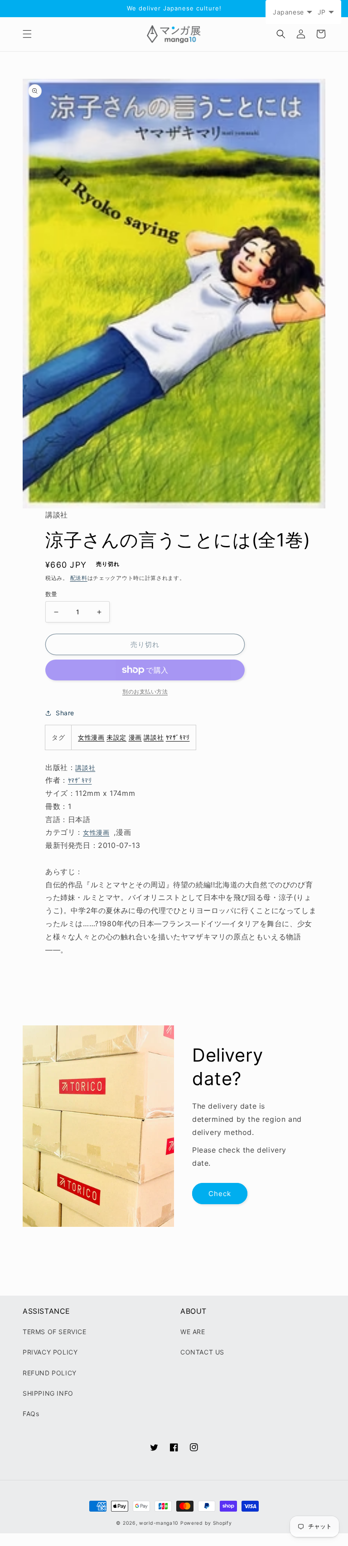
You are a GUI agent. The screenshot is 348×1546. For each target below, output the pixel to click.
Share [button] (65, 713)
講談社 (154, 737)
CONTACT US (202, 1352)
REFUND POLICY (50, 1373)
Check (219, 1193)
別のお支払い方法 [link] (145, 691)
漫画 (135, 737)
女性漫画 (91, 737)
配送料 (78, 577)
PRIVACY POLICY (50, 1352)
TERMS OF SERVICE (55, 1331)
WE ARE (192, 1331)
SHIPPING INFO (48, 1393)
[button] (27, 34)
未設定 (116, 737)
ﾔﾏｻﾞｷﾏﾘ (178, 737)
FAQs (31, 1413)
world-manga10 (159, 1523)
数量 (51, 594)
